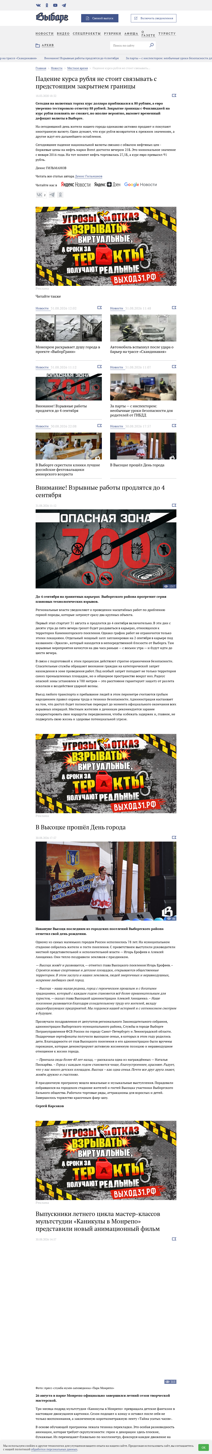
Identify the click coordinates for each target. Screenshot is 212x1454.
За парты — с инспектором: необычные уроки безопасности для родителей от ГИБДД (150, 58)
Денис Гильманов (88, 176)
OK (204, 1447)
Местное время (77, 68)
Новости (57, 68)
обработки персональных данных (54, 1449)
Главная (41, 68)
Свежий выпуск (102, 18)
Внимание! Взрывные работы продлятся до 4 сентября (48, 58)
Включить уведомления (157, 18)
